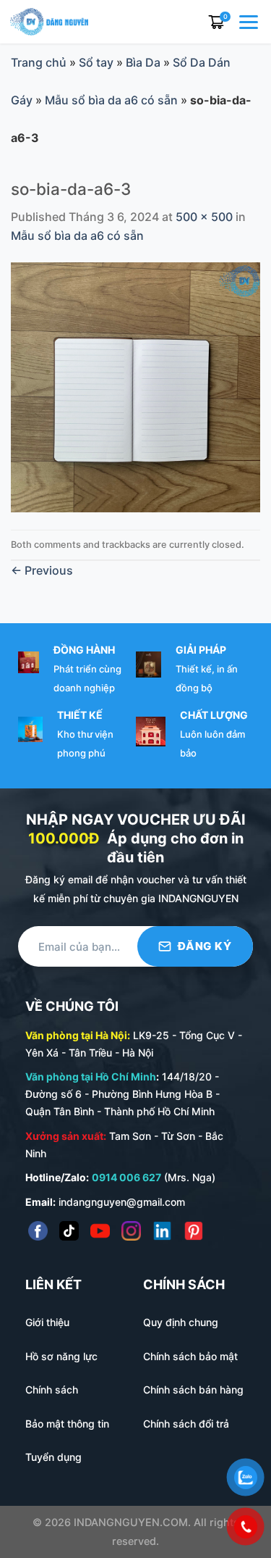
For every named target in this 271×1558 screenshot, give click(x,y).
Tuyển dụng (53, 1457)
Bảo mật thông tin (67, 1423)
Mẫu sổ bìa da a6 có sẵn (111, 100)
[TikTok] (69, 1231)
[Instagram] (131, 1231)
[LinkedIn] (162, 1231)
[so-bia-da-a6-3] (135, 386)
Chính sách (51, 1389)
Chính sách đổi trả (186, 1423)
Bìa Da (143, 62)
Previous (42, 570)
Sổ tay (96, 62)
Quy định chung (180, 1322)
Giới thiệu (47, 1322)
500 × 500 (204, 216)
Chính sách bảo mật (190, 1356)
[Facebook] (38, 1231)
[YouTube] (100, 1231)
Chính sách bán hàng (193, 1389)
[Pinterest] (193, 1231)
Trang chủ (38, 62)
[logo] (49, 20)
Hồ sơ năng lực (61, 1356)
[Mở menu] (250, 21)
